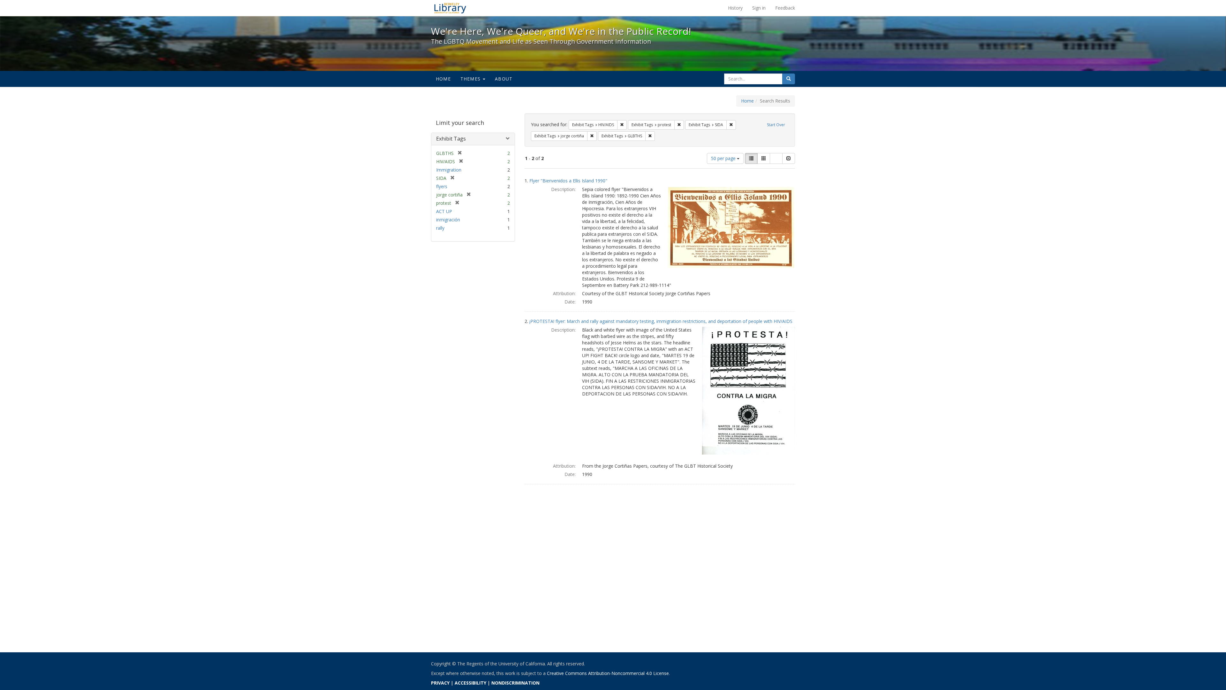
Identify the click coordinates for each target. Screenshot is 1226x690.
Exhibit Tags (451, 138)
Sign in (759, 8)
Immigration (448, 170)
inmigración (448, 220)
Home (443, 79)
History (735, 8)
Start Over (776, 124)
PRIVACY (440, 683)
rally (440, 228)
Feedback (785, 8)
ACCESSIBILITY (470, 683)
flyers (441, 186)
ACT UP (444, 211)
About (503, 79)
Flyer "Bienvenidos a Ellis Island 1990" (568, 181)
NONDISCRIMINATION (515, 683)
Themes (471, 79)
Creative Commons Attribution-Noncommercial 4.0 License (608, 673)
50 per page (724, 158)
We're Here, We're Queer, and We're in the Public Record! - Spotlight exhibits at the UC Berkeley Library (450, 8)
